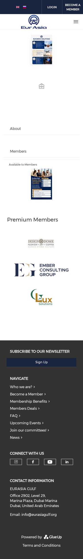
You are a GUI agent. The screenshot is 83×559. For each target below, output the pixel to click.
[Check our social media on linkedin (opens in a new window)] (67, 462)
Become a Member (26, 394)
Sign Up (41, 362)
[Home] (33, 22)
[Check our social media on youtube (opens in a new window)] (49, 462)
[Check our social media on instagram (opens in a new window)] (16, 462)
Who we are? (21, 387)
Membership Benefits (28, 401)
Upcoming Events (25, 423)
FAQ (13, 416)
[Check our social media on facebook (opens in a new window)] (33, 462)
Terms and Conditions (41, 545)
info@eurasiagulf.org (39, 515)
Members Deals (23, 408)
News (14, 437)
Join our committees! (28, 430)
